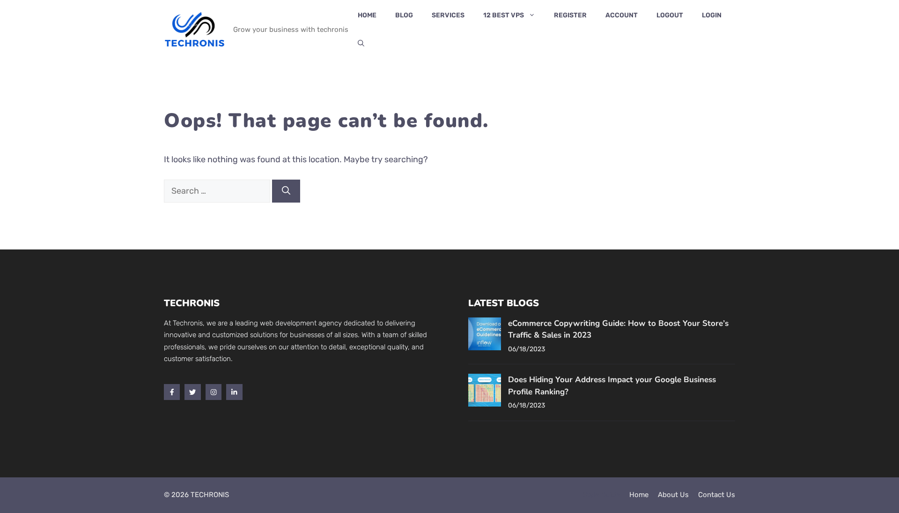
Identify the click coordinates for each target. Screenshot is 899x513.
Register (570, 15)
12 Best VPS (503, 15)
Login (712, 15)
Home (367, 15)
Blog (404, 15)
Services (448, 15)
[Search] (286, 191)
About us (673, 494)
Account (621, 15)
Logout (669, 15)
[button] (361, 44)
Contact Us (716, 494)
